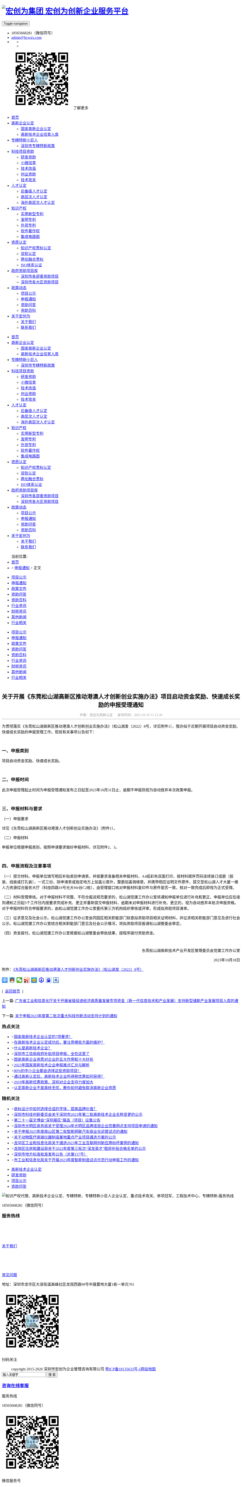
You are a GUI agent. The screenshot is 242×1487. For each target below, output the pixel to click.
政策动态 (18, 507)
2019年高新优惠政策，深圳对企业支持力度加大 (53, 1082)
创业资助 (28, 394)
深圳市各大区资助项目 (40, 502)
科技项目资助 (22, 371)
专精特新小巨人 (24, 360)
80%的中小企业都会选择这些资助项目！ (47, 1071)
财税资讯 (18, 611)
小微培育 (28, 382)
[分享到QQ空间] (34, 980)
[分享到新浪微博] (27, 980)
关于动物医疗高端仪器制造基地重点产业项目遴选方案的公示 (65, 1137)
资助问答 (28, 524)
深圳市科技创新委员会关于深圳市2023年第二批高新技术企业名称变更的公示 (78, 1115)
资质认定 (18, 462)
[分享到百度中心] (41, 980)
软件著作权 (30, 451)
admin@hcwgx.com (26, 37)
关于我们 (28, 541)
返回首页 (12, 991)
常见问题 (9, 1275)
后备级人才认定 (34, 411)
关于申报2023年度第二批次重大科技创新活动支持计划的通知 (66, 1016)
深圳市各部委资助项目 (40, 496)
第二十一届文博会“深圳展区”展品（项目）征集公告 (57, 1120)
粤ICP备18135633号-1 (123, 1369)
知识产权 (18, 428)
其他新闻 (18, 617)
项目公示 (28, 513)
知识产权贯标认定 (36, 468)
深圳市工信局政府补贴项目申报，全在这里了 (52, 1054)
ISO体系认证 (31, 485)
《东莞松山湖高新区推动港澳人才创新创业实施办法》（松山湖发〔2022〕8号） (78, 970)
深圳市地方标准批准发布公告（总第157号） (51, 1154)
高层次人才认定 (34, 416)
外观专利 (28, 445)
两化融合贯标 (32, 479)
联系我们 (28, 547)
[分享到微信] (19, 980)
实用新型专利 (32, 433)
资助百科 (28, 530)
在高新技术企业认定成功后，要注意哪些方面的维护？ (59, 1042)
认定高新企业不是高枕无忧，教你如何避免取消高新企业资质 (65, 1088)
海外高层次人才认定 (38, 422)
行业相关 (18, 623)
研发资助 (28, 377)
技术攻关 (28, 399)
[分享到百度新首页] (49, 980)
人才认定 (18, 405)
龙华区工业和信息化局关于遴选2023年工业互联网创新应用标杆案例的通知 (76, 1143)
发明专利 (28, 439)
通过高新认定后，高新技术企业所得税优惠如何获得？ (59, 1076)
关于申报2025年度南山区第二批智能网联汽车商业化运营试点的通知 (70, 1132)
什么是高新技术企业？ (33, 1048)
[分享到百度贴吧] (56, 980)
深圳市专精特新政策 (38, 365)
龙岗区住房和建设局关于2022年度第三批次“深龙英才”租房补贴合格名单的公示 (80, 1149)
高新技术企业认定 (26, 1169)
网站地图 (148, 1369)
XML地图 (164, 1369)
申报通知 (28, 519)
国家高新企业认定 (36, 348)
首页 (15, 337)
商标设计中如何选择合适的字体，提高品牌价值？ (55, 1109)
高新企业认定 (22, 343)
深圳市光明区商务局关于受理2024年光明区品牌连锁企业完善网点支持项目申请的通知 (86, 1126)
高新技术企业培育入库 (40, 354)
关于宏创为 (20, 536)
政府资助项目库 (24, 490)
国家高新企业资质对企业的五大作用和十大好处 (53, 1059)
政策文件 (18, 589)
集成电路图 (30, 456)
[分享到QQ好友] (12, 980)
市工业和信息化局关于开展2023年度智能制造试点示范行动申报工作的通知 (76, 1160)
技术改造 (28, 388)
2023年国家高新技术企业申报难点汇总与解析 (52, 1065)
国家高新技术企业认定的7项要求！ (43, 1037)
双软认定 (28, 473)
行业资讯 (18, 606)
